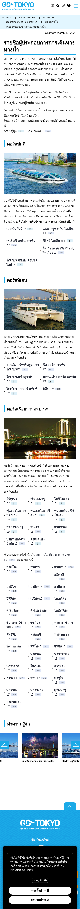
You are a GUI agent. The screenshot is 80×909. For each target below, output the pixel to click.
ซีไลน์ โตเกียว (52, 240)
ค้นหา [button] (58, 5)
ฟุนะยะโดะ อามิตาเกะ (16, 513)
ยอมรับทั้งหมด (40, 900)
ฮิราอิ (10, 678)
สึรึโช (34, 646)
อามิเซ (58, 567)
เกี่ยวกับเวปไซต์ (40, 839)
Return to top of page (70, 806)
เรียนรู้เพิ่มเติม (40, 880)
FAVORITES (69, 5)
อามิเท (34, 586)
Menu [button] (76, 6)
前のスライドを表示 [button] (4, 745)
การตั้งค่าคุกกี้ (40, 890)
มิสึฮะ (46, 389)
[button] (52, 5)
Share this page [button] (63, 5)
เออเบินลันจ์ (14, 228)
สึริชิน (58, 646)
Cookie (40, 845)
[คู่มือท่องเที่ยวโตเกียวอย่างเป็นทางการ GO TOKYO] (18, 6)
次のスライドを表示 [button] (75, 745)
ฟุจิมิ (33, 678)
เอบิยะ (34, 598)
